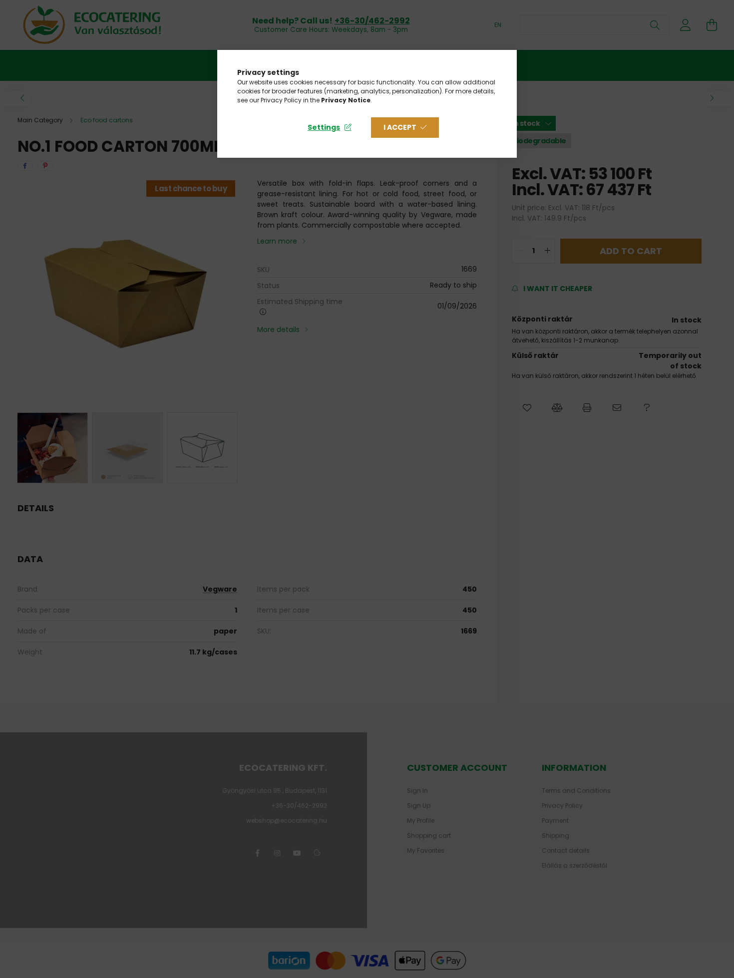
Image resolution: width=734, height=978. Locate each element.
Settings (324, 127)
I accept (399, 127)
